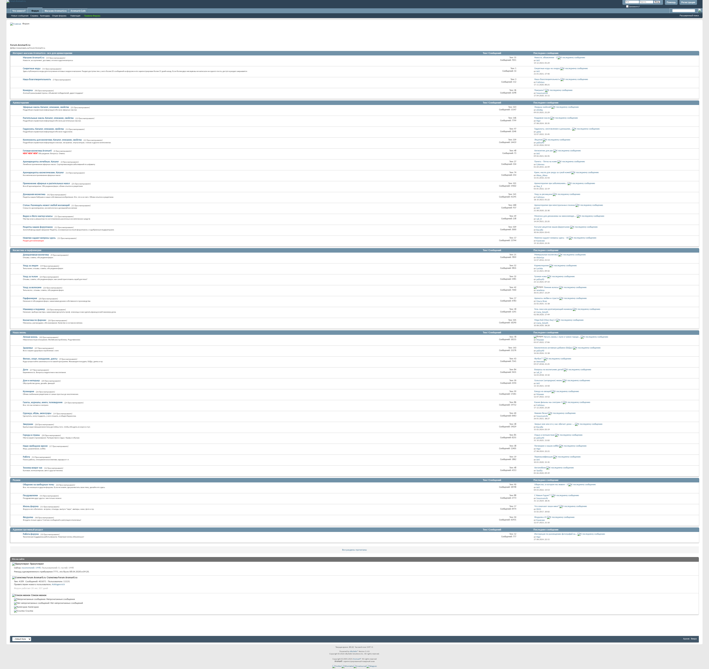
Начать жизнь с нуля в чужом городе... (562, 337)
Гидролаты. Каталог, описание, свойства (43, 129)
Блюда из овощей (542, 391)
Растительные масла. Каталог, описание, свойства (48, 118)
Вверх (694, 639)
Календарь (45, 16)
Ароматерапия (21, 102)
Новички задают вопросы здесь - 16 (551, 238)
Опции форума (59, 16)
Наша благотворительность (37, 79)
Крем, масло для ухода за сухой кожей (552, 172)
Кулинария (28, 391)
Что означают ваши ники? (546, 506)
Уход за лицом (30, 266)
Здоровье (28, 348)
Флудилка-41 (540, 517)
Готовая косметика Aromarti (37, 151)
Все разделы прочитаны (354, 550)
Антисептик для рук (543, 151)
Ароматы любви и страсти (546, 298)
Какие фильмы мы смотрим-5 (548, 402)
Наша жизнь (19, 332)
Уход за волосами (32, 287)
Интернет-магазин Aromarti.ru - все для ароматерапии (42, 53)
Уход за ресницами (543, 194)
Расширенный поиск (689, 15)
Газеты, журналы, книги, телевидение (43, 402)
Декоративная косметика (36, 255)
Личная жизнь (30, 337)
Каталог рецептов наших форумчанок (552, 227)
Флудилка (28, 517)
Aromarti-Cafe (78, 11)
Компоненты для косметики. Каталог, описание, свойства (52, 140)
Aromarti (356, 659)
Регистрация (688, 2)
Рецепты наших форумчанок (38, 227)
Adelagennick (58, 584)
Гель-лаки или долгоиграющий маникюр (553, 309)
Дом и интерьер (31, 380)
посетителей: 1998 (31, 568)
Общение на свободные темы (38, 485)
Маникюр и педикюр (34, 309)
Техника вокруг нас (32, 468)
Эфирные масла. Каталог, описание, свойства (46, 107)
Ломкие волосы (551, 287)
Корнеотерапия (541, 266)
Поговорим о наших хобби (546, 446)
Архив (686, 639)
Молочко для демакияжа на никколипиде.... (555, 216)
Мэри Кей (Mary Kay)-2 (545, 320)
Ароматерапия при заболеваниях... (550, 183)
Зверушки (28, 424)
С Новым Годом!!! (542, 495)
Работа (26, 457)
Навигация (75, 16)
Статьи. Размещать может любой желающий (46, 205)
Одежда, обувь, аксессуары (37, 413)
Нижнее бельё (541, 413)
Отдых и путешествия (544, 435)
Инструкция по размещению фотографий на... (555, 534)
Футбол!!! (538, 359)
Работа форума (31, 534)
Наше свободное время (35, 446)
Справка (34, 16)
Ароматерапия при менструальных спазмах (554, 205)
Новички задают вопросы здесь (39, 238)
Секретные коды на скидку (547, 68)
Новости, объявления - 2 (545, 58)
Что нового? (18, 11)
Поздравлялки (30, 495)
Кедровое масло (542, 118)
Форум (35, 11)
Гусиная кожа (540, 276)
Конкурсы (28, 90)
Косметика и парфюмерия (27, 250)
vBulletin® (354, 652)
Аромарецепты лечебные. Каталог (41, 162)
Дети (25, 370)
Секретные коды (31, 68)
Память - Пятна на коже (545, 162)
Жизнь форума (30, 506)
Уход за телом (30, 276)
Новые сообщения (19, 16)
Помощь (671, 2)
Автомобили (540, 468)
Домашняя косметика (34, 194)
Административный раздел (28, 529)
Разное (16, 480)
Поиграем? (539, 90)
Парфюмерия (30, 298)
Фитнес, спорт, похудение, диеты (40, 359)
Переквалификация (543, 457)
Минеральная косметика (546, 255)
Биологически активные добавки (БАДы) (553, 348)
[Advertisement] (354, 34)
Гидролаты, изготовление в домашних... (553, 129)
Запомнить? (634, 7)
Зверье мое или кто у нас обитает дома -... (554, 424)
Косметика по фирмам (34, 320)
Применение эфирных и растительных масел (46, 183)
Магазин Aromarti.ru (55, 11)
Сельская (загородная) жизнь (548, 380)
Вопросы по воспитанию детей (548, 370)
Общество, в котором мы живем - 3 (551, 485)
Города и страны (31, 435)
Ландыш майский (542, 107)
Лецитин (538, 140)
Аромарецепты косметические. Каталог (43, 172)
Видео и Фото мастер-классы (38, 216)
